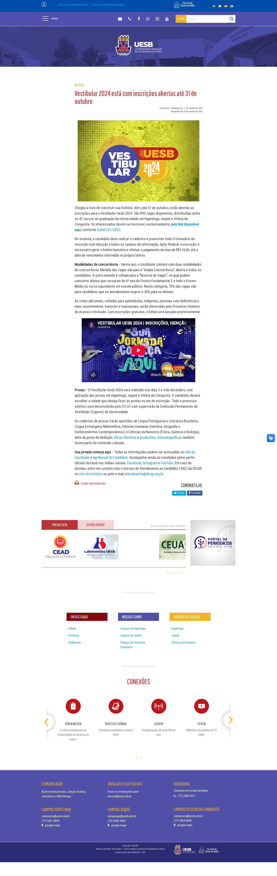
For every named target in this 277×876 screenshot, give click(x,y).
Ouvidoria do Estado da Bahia (191, 790)
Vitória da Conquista (183, 642)
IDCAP (126, 406)
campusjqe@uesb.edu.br (122, 816)
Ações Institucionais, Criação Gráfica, (64, 791)
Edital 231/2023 (108, 230)
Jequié (175, 635)
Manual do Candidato (113, 457)
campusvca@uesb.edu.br (188, 816)
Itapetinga (177, 628)
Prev (50, 718)
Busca (181, 18)
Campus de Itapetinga (133, 628)
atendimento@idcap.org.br (144, 474)
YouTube (167, 463)
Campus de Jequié (131, 635)
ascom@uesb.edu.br (120, 796)
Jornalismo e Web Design (56, 796)
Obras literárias (125, 437)
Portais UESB (59, 525)
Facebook (134, 463)
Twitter (180, 492)
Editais (72, 628)
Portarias (74, 635)
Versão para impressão (93, 483)
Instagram (150, 463)
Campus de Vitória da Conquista (132, 645)
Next (227, 718)
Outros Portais (96, 525)
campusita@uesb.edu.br (56, 816)
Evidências (75, 642)
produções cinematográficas (161, 437)
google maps (52, 825)
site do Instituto (91, 474)
